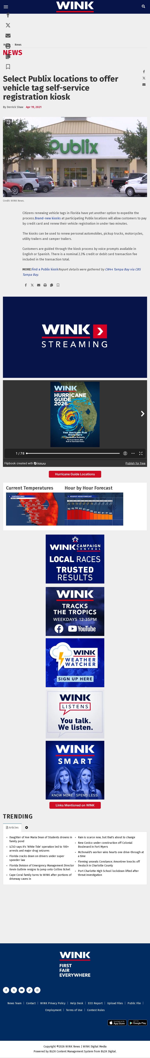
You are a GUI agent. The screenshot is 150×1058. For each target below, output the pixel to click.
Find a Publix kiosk (45, 269)
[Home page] (75, 6)
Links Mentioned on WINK (75, 805)
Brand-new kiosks (48, 218)
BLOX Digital (108, 1051)
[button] (8, 67)
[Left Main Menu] (6, 7)
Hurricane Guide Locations (75, 474)
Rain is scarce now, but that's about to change (106, 837)
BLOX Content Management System (71, 1051)
